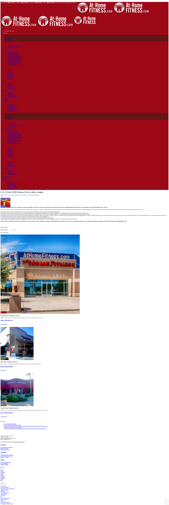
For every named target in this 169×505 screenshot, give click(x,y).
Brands (2, 473)
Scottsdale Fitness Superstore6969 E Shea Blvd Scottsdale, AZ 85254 (7, 448)
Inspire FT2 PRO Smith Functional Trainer (13, 427)
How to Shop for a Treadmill (10, 423)
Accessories (3, 477)
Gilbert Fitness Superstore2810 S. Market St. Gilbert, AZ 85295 (6, 463)
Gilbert (2, 459)
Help (2, 480)
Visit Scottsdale (4, 416)
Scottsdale (3, 445)
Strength (2, 475)
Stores (2, 469)
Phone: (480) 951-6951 (7, 412)
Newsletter (3, 495)
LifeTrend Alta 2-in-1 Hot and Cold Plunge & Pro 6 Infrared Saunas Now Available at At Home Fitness (25, 426)
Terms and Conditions (5, 498)
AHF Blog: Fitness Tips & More (7, 488)
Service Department (5, 487)
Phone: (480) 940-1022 (7, 320)
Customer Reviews (4, 490)
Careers (2, 501)
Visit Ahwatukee (4, 324)
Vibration (2, 478)
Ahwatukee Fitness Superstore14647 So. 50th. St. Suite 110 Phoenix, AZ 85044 (7, 456)
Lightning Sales (4, 494)
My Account (3, 485)
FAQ (2, 496)
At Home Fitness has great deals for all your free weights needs (14, 219)
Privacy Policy (4, 499)
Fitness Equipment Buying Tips (22, 194)
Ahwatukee (4, 452)
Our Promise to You (5, 492)
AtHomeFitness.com (35, 194)
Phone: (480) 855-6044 (7, 366)
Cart (2, 33)
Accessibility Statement (5, 502)
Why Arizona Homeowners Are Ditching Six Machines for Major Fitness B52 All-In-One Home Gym (25, 428)
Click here (67, 2)
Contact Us (3, 491)
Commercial (3, 472)
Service (2, 471)
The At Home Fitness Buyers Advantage (12, 425)
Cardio (2, 474)
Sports (2, 479)
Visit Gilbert (3, 370)
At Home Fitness (12, 194)
